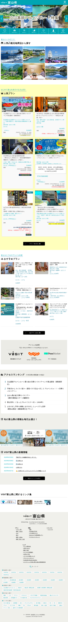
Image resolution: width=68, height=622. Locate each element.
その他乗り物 (23, 597)
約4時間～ (45, 580)
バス (10, 595)
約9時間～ (21, 582)
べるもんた (24, 595)
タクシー (16, 595)
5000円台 (36, 572)
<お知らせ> (19, 467)
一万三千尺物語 (33, 595)
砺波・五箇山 (19, 537)
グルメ (5, 605)
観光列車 (6, 597)
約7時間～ (6, 582)
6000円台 (44, 572)
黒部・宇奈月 (19, 531)
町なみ (29, 605)
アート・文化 (7, 607)
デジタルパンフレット (34, 537)
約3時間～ (37, 580)
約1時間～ (21, 580)
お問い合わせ (26, 548)
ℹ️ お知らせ (19, 461)
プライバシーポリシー (28, 558)
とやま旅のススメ (33, 533)
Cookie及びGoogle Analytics (30, 560)
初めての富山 (53, 605)
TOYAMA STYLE (33, 531)
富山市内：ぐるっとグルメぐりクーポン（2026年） (25, 402)
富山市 (20, 587)
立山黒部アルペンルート (9, 587)
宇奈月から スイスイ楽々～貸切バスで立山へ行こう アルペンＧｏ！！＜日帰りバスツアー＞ (35, 390)
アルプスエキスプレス (35, 597)
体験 (19, 605)
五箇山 (60, 605)
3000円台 (21, 572)
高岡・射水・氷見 (20, 539)
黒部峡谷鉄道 (43, 595)
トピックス (50, 529)
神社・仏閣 (44, 605)
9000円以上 (6, 574)
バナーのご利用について (29, 556)
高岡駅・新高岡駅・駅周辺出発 (44, 587)
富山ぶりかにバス (54, 595)
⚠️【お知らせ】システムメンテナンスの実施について (31, 471)
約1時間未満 (13, 580)
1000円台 (6, 572)
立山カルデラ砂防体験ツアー (36, 535)
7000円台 (52, 572)
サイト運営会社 (27, 546)
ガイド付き (12, 605)
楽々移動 (38, 603)
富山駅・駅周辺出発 (29, 587)
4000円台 (29, 572)
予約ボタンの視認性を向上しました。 (26, 457)
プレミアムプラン (29, 603)
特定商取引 (42, 614)
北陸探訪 (15, 603)
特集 (30, 529)
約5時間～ (53, 580)
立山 (17, 533)
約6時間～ (61, 580)
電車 (5, 595)
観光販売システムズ (35, 614)
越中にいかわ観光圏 (18, 607)
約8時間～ (14, 582)
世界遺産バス (14, 597)
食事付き (60, 603)
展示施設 (36, 605)
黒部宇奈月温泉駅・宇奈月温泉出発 (12, 590)
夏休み (45, 603)
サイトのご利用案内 (28, 552)
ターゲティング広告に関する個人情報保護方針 (34, 562)
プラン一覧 (18, 529)
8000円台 (59, 572)
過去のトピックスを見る (34, 478)
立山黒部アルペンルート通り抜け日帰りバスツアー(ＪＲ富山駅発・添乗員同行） (34, 383)
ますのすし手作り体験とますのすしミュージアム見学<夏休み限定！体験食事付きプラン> (26, 408)
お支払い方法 (26, 554)
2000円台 (13, 572)
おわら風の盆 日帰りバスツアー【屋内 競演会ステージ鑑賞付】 (18, 396)
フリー (5, 580)
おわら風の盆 (7, 603)
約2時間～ (29, 580)
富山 (17, 535)
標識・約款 (26, 550)
